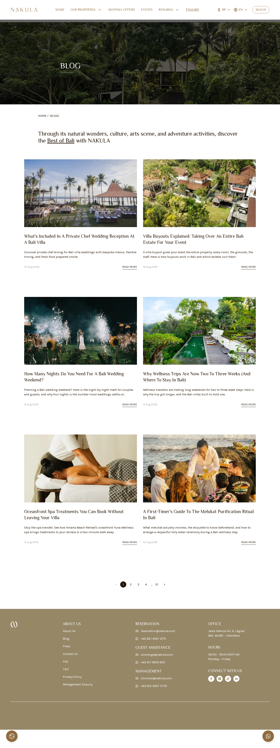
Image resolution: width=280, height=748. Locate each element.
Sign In (261, 9)
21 (156, 584)
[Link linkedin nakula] (236, 679)
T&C (66, 669)
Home (59, 9)
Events (147, 9)
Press (66, 646)
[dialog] (12, 736)
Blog (66, 638)
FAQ (65, 661)
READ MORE (129, 266)
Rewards (166, 9)
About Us (69, 631)
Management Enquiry (77, 684)
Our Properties (82, 9)
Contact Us (70, 654)
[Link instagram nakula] (220, 679)
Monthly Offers (121, 9)
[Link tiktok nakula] (228, 679)
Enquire (192, 9)
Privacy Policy (72, 677)
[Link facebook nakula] (211, 679)
